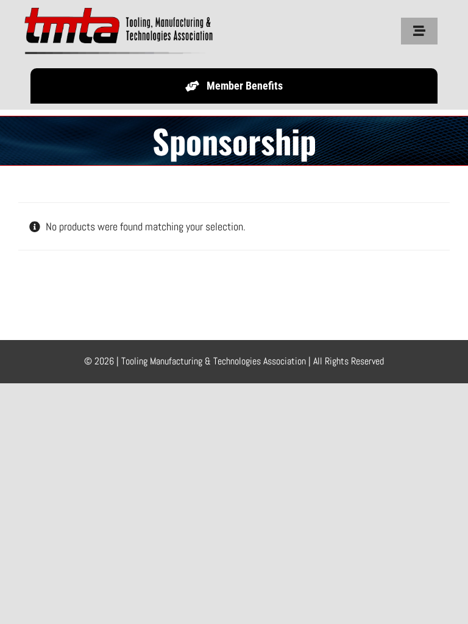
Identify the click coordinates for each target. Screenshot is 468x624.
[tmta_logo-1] (128, 11)
